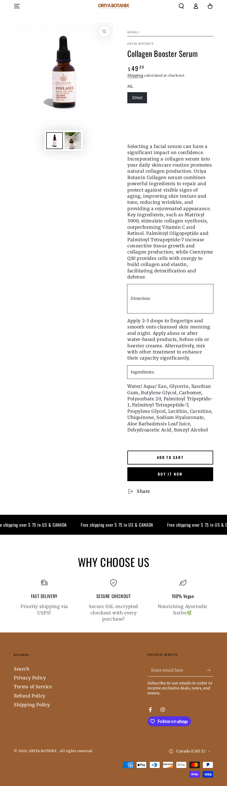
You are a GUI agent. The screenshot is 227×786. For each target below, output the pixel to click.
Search (22, 669)
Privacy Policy (30, 677)
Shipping (135, 75)
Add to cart (170, 457)
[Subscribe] (210, 670)
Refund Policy (29, 696)
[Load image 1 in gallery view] (54, 140)
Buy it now (170, 474)
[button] (181, 6)
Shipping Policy (32, 704)
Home (132, 32)
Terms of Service (33, 686)
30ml (137, 97)
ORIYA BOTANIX (140, 44)
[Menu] (17, 6)
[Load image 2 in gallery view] (73, 140)
